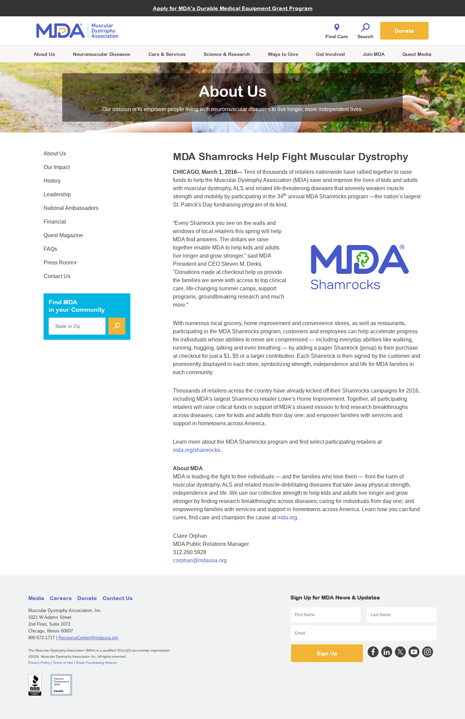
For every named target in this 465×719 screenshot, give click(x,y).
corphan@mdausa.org (200, 560)
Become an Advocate (167, 16)
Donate (404, 31)
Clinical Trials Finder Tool (171, 22)
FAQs (50, 249)
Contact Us (57, 276)
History (52, 181)
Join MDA (374, 54)
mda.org (287, 517)
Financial (55, 222)
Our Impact (57, 167)
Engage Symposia (164, 19)
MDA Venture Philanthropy (266, 22)
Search (365, 36)
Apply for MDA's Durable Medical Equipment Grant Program (232, 8)
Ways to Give (283, 54)
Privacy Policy (39, 662)
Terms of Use (63, 662)
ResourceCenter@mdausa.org (88, 637)
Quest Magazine (63, 235)
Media (36, 598)
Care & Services (167, 54)
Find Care (336, 36)
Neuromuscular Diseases (101, 54)
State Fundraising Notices (96, 662)
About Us (44, 54)
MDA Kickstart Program (263, 34)
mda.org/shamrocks (196, 450)
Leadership (57, 194)
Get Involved (330, 54)
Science (227, 54)
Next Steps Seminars (167, 31)
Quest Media (416, 54)
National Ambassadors (71, 208)
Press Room (59, 262)
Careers (61, 598)
